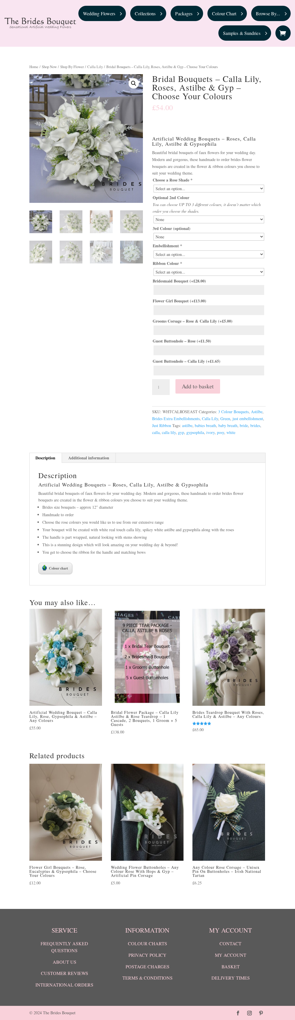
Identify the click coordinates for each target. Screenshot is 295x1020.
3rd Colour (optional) (171, 228)
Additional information (88, 458)
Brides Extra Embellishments (176, 418)
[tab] (45, 458)
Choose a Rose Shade (172, 180)
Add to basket (198, 386)
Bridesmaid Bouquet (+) (179, 281)
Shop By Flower (72, 66)
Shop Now (49, 66)
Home (33, 66)
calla (156, 432)
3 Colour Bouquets (233, 411)
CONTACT (230, 943)
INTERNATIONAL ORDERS (64, 985)
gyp (181, 432)
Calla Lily (95, 66)
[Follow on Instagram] (249, 1013)
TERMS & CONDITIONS (147, 978)
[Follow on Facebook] (238, 1013)
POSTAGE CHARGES (147, 966)
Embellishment (167, 246)
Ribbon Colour (167, 263)
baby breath (227, 425)
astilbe (187, 425)
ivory (210, 432)
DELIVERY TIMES (230, 978)
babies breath (205, 425)
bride (244, 425)
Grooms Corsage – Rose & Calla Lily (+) (192, 321)
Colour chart (58, 568)
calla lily (169, 432)
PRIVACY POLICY (147, 955)
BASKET (231, 966)
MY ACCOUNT (230, 955)
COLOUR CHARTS (147, 943)
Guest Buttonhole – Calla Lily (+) (186, 361)
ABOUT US (64, 962)
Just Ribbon (161, 425)
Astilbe (256, 411)
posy (220, 432)
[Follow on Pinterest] (261, 1013)
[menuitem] (102, 13)
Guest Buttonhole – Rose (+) (182, 341)
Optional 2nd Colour (171, 197)
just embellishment (247, 418)
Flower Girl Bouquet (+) (179, 301)
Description (45, 458)
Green (225, 418)
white (230, 432)
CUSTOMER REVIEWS (64, 973)
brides (255, 425)
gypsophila (195, 432)
